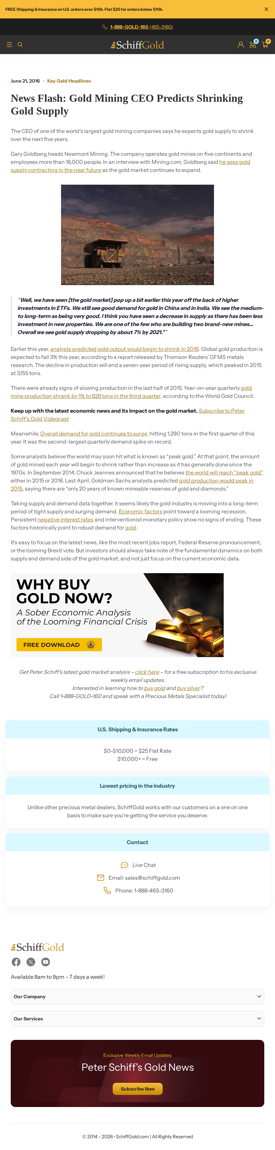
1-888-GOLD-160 (141, 27)
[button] (137, 996)
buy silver (188, 688)
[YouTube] (45, 962)
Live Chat (144, 865)
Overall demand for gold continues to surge (93, 433)
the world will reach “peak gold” (224, 472)
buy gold (154, 688)
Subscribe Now (138, 1089)
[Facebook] (16, 962)
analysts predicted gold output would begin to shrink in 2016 (124, 349)
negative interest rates (66, 519)
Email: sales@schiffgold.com (144, 877)
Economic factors (140, 511)
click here (147, 672)
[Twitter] (30, 962)
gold (130, 527)
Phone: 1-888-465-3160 (144, 890)
